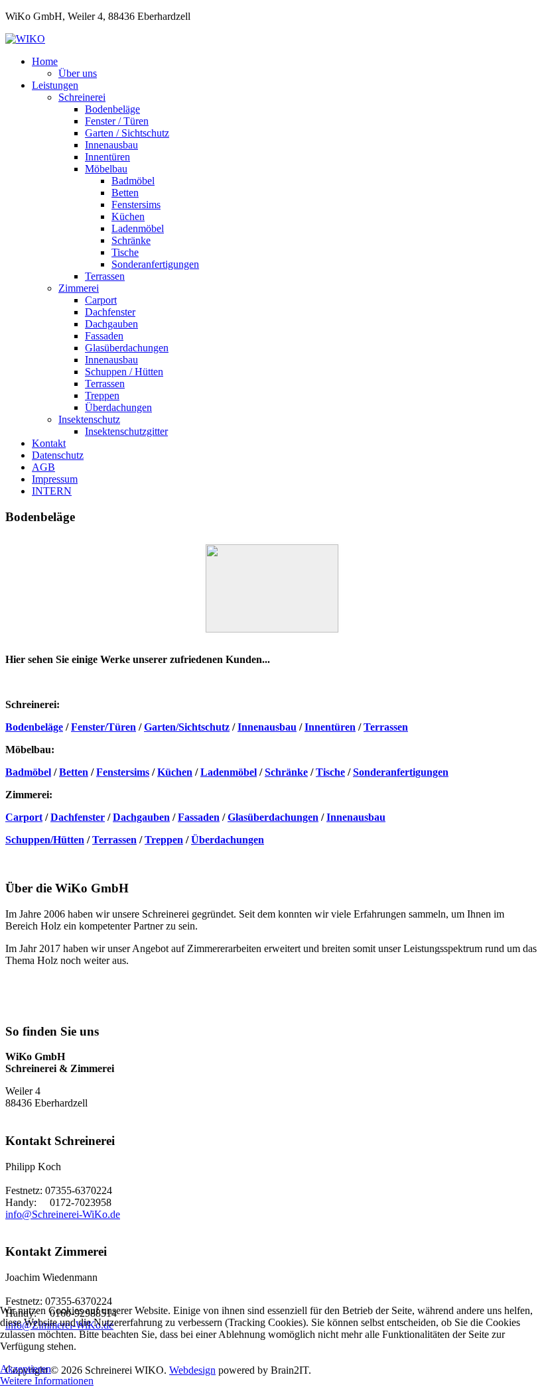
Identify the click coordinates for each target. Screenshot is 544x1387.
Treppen (102, 395)
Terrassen (105, 276)
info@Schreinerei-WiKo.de (62, 1214)
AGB (43, 467)
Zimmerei (78, 288)
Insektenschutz (89, 419)
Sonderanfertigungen (155, 264)
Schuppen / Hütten (124, 371)
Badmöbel (133, 180)
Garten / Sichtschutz (127, 133)
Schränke (131, 240)
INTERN (52, 491)
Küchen (128, 216)
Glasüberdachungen (127, 347)
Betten (125, 192)
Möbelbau (106, 168)
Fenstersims (136, 204)
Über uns (77, 73)
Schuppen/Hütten (44, 839)
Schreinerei (81, 97)
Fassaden (104, 335)
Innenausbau (111, 145)
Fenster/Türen (103, 727)
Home (45, 61)
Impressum (55, 479)
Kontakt (49, 443)
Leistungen (55, 85)
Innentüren (107, 156)
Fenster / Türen (117, 121)
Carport (101, 300)
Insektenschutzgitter (126, 431)
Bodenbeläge (112, 109)
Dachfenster (110, 312)
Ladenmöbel (137, 228)
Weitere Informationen (47, 1380)
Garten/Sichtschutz (187, 727)
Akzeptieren (25, 1368)
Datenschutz (58, 455)
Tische (125, 252)
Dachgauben (111, 324)
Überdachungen (118, 407)
